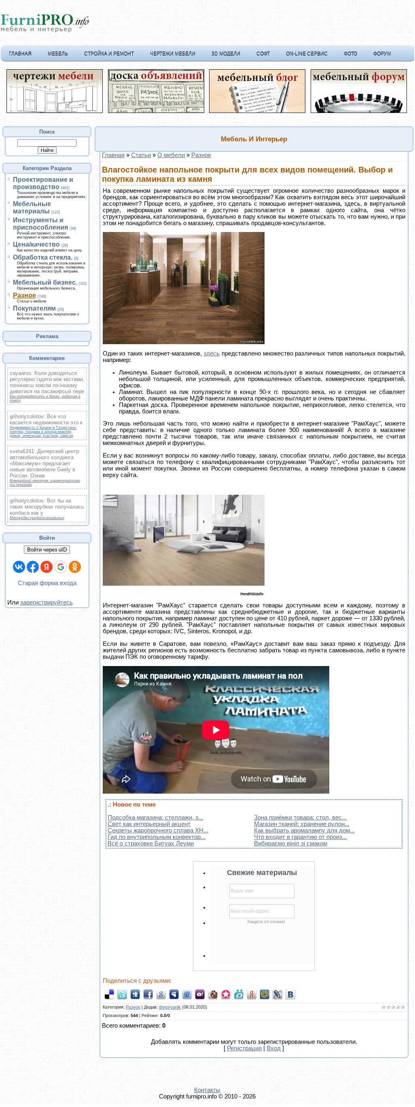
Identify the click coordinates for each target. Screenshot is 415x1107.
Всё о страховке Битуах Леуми (151, 843)
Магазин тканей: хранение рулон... (301, 824)
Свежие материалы (262, 873)
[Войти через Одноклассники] (75, 567)
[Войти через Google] (60, 566)
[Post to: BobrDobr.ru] (212, 994)
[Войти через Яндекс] (46, 567)
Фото (350, 53)
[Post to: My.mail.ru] (264, 994)
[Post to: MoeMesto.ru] (238, 994)
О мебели (171, 155)
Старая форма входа (47, 583)
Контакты (207, 1090)
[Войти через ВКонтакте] (19, 567)
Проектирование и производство (43, 183)
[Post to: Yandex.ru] (251, 994)
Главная (20, 53)
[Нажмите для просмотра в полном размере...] (184, 342)
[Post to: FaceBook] (148, 994)
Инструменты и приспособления (40, 224)
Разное (24, 295)
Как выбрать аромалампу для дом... (304, 830)
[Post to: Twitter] (122, 994)
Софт (263, 53)
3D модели (226, 53)
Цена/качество (36, 244)
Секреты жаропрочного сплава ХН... (158, 830)
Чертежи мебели (172, 53)
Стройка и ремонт (109, 53)
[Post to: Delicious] (109, 994)
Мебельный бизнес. (45, 282)
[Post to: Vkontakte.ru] (290, 994)
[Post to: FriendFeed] (186, 994)
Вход (274, 1048)
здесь (211, 353)
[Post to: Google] (161, 994)
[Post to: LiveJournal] (277, 994)
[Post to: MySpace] (173, 994)
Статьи (141, 155)
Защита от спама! (266, 921)
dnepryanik (170, 1007)
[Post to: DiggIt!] (135, 994)
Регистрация (244, 1048)
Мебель (58, 53)
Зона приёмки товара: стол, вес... (300, 817)
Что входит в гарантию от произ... (300, 837)
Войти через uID (47, 550)
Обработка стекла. (42, 257)
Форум (382, 53)
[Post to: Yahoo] (199, 994)
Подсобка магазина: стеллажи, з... (155, 817)
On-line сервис (307, 53)
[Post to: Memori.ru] (225, 994)
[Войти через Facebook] (33, 567)
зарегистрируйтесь (46, 602)
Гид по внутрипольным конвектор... (156, 837)
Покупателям (34, 308)
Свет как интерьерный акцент (149, 824)
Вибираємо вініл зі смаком (290, 843)
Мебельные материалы (32, 207)
